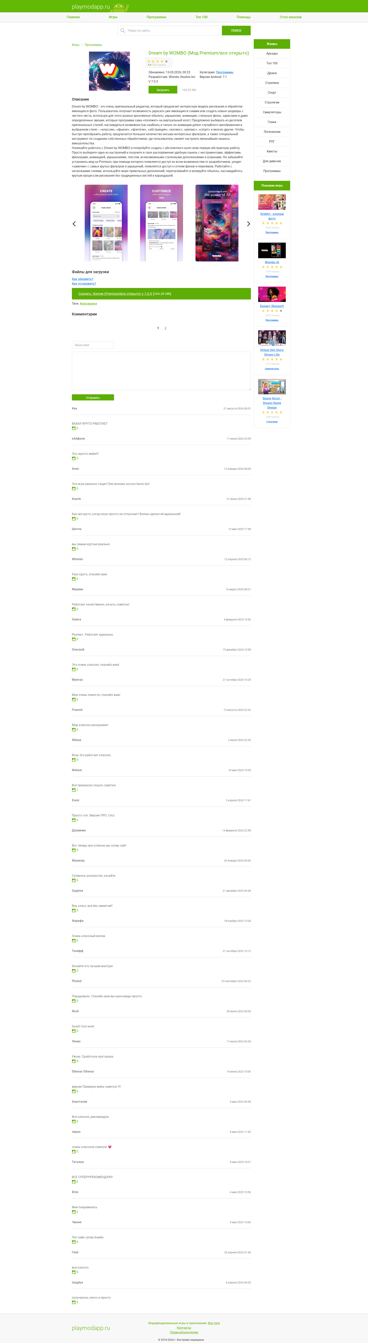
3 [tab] (164, 266)
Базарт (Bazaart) (272, 306)
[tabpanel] (161, 224)
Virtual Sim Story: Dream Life (272, 352)
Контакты (184, 1328)
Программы (156, 17)
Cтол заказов (290, 17)
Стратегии (272, 102)
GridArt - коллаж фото (272, 216)
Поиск (236, 30)
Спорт (272, 92)
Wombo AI (272, 262)
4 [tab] (170, 266)
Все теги (214, 1323)
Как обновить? (82, 279)
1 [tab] (153, 266)
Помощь (244, 17)
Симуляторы (272, 112)
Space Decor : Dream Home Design (272, 403)
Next (248, 223)
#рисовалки (88, 303)
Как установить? (84, 283)
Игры (113, 17)
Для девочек (272, 161)
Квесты (272, 151)
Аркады (272, 53)
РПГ (272, 141)
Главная (73, 17)
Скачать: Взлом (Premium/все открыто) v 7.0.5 (115, 294)
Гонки (272, 122)
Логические (272, 132)
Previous (74, 223)
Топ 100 (202, 17)
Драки (272, 73)
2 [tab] (158, 266)
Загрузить (163, 90)
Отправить (93, 397)
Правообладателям (184, 1332)
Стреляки (272, 83)
